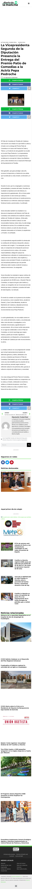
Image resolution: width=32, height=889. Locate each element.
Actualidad (4, 42)
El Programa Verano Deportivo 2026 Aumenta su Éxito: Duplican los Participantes (13, 795)
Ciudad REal (7, 438)
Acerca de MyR (19, 856)
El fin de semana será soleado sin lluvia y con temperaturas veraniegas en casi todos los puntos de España (23, 548)
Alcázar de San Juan (6, 865)
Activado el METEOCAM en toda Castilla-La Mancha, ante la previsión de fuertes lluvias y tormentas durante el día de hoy (23, 581)
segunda (19, 440)
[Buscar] (29, 445)
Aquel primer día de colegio (11, 509)
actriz (4, 438)
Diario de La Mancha (22, 865)
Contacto (11, 856)
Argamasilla (4, 867)
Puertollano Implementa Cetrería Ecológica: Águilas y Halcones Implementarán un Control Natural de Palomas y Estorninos (16, 841)
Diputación (19, 438)
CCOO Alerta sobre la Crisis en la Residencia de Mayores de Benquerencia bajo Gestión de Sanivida (15, 708)
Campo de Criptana (6, 869)
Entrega (23, 438)
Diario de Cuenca (21, 863)
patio (26, 438)
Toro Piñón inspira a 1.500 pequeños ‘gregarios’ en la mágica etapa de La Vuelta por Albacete (16, 751)
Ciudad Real (13, 42)
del (15, 438)
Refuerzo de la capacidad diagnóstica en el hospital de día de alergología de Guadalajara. (15, 617)
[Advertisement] (16, 24)
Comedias (13, 438)
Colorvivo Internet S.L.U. (16, 876)
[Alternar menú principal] (28, 3)
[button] (16, 886)
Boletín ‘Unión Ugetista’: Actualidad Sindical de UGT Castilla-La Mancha (13, 744)
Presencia (15, 440)
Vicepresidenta (24, 440)
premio (10, 440)
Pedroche (4, 440)
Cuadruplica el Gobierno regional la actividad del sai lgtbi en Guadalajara (14, 666)
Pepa (8, 440)
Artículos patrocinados (9, 854)
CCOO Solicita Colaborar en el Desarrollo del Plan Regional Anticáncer (15, 660)
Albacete (3, 863)
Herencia (19, 867)
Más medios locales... (22, 869)
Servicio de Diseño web (22, 854)
